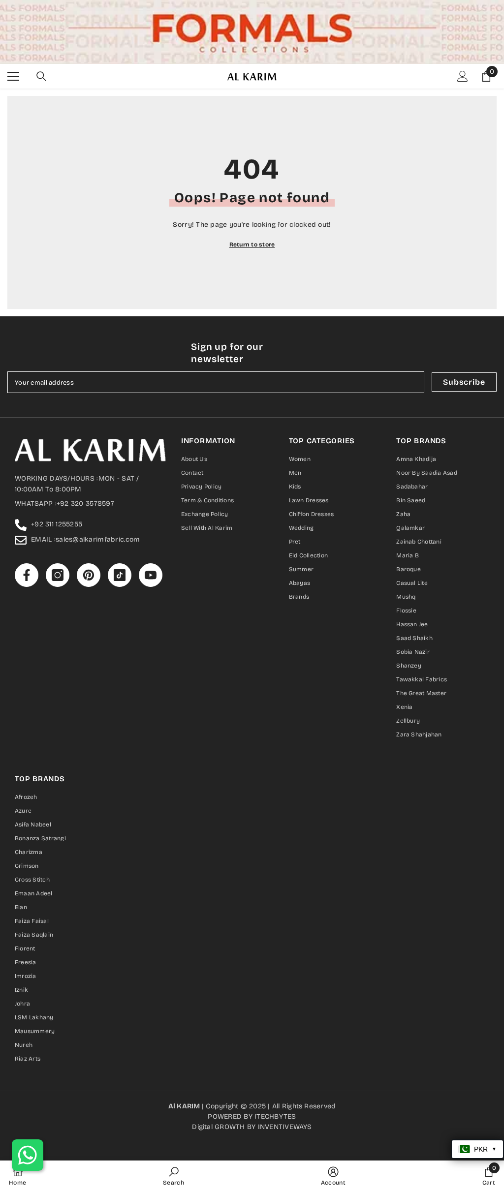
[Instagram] (231, 678)
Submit (252, 637)
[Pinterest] (252, 678)
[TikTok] (272, 678)
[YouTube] (293, 678)
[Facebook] (210, 678)
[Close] (367, 480)
